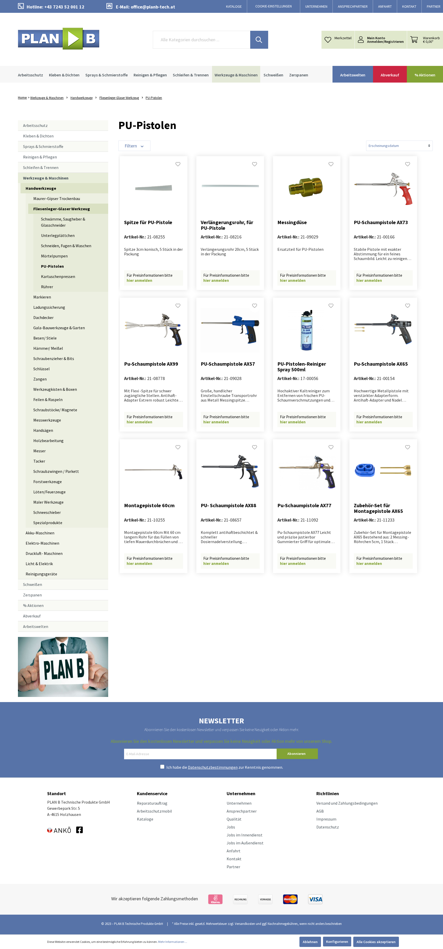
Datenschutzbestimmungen (213, 767)
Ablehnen (310, 942)
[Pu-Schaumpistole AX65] (383, 330)
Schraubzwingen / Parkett (56, 471)
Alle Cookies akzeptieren (376, 942)
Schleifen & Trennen (40, 167)
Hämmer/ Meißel (48, 348)
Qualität (234, 819)
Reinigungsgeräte (41, 573)
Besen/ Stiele (45, 338)
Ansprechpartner (242, 811)
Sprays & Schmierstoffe (43, 146)
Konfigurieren (337, 941)
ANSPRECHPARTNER (353, 6)
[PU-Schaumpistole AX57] (230, 330)
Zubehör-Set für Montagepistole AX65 (378, 508)
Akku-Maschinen (40, 532)
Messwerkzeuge (47, 420)
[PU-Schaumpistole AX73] (383, 188)
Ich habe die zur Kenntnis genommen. (224, 767)
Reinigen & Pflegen (40, 156)
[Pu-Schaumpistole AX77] (306, 471)
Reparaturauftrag (152, 803)
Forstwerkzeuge (47, 481)
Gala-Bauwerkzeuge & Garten (59, 327)
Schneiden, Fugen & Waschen (66, 245)
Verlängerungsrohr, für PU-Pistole (227, 225)
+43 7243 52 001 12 (64, 7)
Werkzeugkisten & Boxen (55, 389)
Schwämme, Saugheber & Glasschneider (63, 222)
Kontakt (234, 858)
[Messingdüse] (306, 188)
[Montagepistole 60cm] (153, 471)
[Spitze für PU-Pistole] (153, 188)
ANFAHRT (385, 6)
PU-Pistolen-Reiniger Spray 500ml (301, 366)
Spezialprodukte (47, 522)
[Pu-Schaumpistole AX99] (153, 330)
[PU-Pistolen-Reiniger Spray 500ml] (306, 330)
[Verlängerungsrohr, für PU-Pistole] (230, 188)
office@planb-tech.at (153, 7)
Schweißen (32, 584)
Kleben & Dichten (38, 135)
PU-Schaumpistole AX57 (228, 364)
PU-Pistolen (52, 266)
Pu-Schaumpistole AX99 (151, 364)
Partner (233, 866)
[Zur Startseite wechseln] (58, 38)
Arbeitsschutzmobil (154, 811)
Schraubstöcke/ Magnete (55, 409)
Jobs (231, 827)
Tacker (39, 461)
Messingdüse (292, 222)
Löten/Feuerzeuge (49, 491)
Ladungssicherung (49, 307)
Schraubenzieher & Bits (53, 358)
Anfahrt (233, 850)
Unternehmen (239, 803)
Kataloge (145, 819)
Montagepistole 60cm (149, 505)
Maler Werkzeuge (48, 502)
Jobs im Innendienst (245, 834)
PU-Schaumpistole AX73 (381, 222)
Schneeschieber (47, 512)
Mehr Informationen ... (172, 942)
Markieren (42, 296)
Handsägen (43, 430)
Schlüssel (41, 368)
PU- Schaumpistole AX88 (228, 505)
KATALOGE (234, 6)
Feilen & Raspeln (48, 399)
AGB (320, 811)
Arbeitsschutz (35, 125)
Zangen (40, 379)
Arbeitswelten (35, 626)
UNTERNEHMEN (316, 6)
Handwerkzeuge (41, 188)
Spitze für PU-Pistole (148, 222)
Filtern (131, 146)
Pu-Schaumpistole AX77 (304, 505)
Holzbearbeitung (48, 440)
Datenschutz (327, 827)
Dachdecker (43, 317)
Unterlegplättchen (58, 235)
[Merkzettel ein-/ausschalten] (178, 166)
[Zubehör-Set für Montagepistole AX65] (383, 471)
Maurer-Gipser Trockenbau (56, 198)
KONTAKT (409, 6)
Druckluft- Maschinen (44, 553)
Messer (39, 450)
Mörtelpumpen (54, 255)
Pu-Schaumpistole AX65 (381, 364)
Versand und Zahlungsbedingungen (347, 803)
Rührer (47, 286)
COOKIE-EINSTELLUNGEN (273, 6)
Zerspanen (32, 594)
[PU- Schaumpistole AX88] (230, 471)
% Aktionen (33, 605)
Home (22, 97)
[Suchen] (259, 40)
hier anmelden (139, 280)
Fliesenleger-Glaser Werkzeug (61, 208)
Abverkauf (32, 615)
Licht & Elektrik (39, 563)
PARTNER (433, 6)
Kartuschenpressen (58, 276)
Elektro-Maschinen (42, 543)
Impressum (326, 819)
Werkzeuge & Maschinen (45, 178)
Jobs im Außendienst (245, 842)
